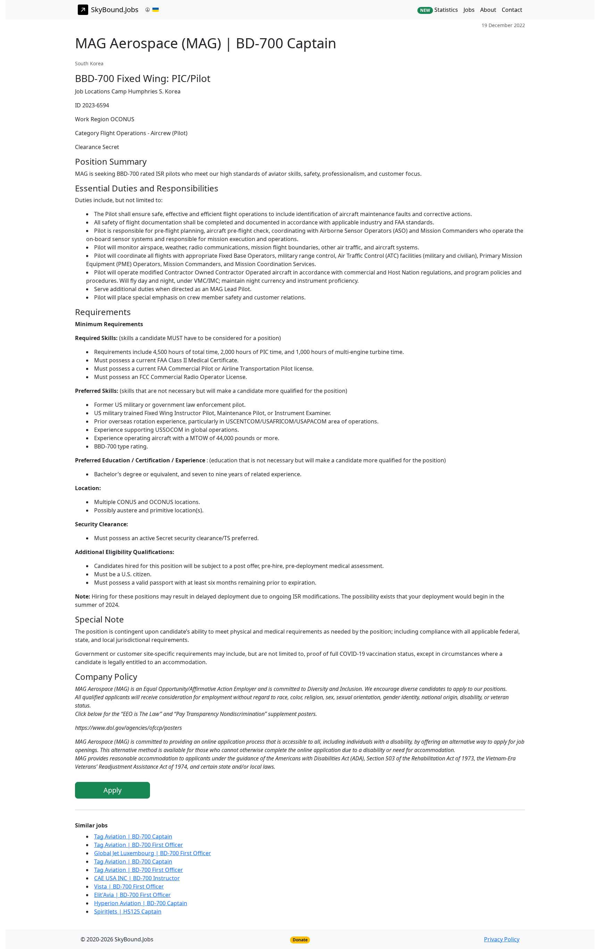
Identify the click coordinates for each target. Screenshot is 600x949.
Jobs (469, 10)
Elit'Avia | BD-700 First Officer (132, 895)
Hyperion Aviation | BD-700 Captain (140, 903)
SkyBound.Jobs (115, 9)
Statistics (439, 10)
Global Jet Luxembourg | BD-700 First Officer (152, 853)
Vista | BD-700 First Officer (129, 886)
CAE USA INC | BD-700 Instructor (137, 878)
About (488, 10)
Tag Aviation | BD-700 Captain (133, 836)
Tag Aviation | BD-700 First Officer (138, 845)
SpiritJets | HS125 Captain (127, 911)
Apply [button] (112, 790)
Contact (512, 10)
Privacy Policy (501, 939)
